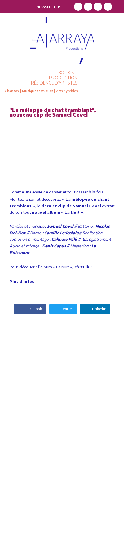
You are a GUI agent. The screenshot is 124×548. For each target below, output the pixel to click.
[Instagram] (88, 7)
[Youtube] (108, 7)
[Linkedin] (98, 7)
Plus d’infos (22, 281)
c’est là (81, 266)
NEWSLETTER (48, 7)
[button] (102, 81)
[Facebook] (78, 7)
